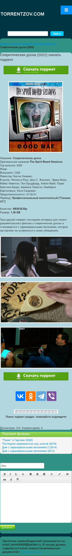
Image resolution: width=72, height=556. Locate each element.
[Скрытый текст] (67, 474)
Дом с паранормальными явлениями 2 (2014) (29, 447)
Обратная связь (31, 552)
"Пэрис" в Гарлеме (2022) (17, 440)
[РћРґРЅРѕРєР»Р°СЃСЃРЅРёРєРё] (31, 396)
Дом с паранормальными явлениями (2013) (28, 451)
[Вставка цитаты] (4, 479)
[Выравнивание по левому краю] (30, 474)
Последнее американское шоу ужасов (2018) (29, 443)
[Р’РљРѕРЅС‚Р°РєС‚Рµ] (20, 396)
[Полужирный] (4, 474)
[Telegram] (41, 396)
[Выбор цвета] (59, 474)
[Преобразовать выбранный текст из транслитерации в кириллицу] (11, 479)
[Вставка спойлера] (17, 479)
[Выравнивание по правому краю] (44, 474)
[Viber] (51, 396)
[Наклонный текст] (10, 474)
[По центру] (37, 474)
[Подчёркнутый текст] (16, 474)
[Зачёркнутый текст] (23, 474)
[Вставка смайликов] (51, 474)
